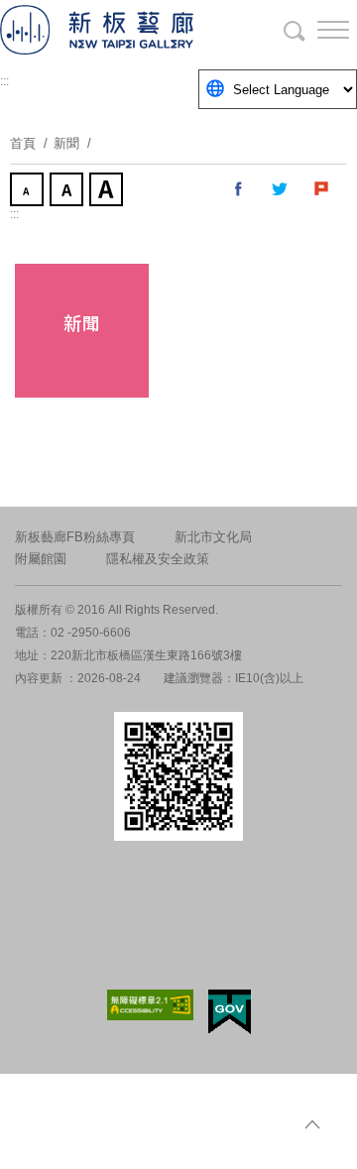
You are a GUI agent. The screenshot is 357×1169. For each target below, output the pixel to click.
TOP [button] (312, 1124)
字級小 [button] (29, 191)
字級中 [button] (68, 191)
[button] (317, 29)
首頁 (23, 143)
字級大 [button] (108, 191)
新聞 (66, 143)
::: (4, 81)
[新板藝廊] (119, 29)
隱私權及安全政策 (157, 558)
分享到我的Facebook (239, 189)
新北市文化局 (213, 536)
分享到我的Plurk (322, 189)
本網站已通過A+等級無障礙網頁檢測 (150, 1005)
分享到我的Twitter (281, 189)
